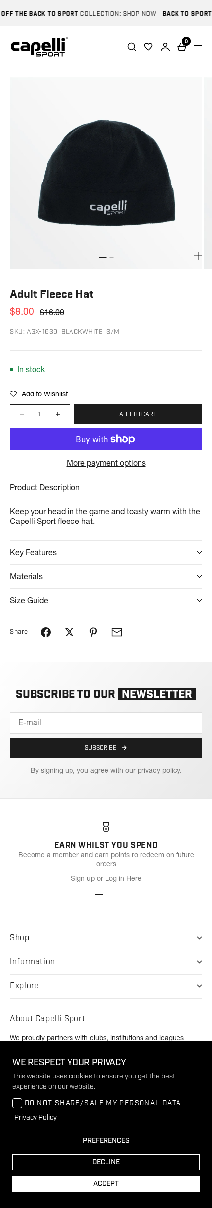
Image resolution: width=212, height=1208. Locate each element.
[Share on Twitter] (69, 632)
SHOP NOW (134, 14)
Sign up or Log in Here (106, 878)
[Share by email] (117, 632)
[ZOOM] (198, 255)
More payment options (106, 463)
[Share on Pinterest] (93, 632)
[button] (39, 394)
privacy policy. (160, 770)
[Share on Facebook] (46, 632)
